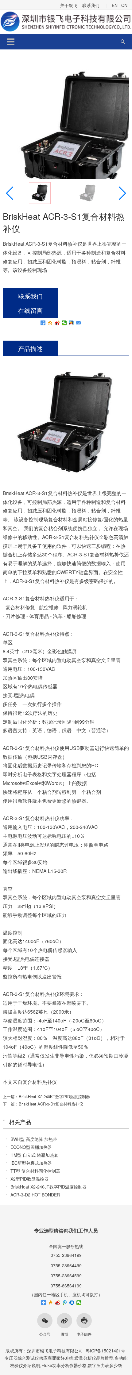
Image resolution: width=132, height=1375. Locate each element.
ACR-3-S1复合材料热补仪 (70, 537)
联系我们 (90, 5)
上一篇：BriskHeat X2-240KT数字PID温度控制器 (46, 1096)
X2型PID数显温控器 (29, 1179)
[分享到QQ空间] (50, 322)
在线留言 (30, 310)
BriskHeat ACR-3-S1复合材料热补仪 (42, 493)
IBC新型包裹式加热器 (31, 1163)
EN (115, 5)
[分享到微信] (64, 322)
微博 (64, 1334)
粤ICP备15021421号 (105, 1351)
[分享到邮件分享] (78, 322)
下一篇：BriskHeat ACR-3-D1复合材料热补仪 (43, 1104)
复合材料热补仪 (39, 1081)
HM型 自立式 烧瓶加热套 (34, 1155)
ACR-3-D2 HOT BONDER (35, 1195)
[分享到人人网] (72, 1302)
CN (124, 5)
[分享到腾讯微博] (65, 1302)
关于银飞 (68, 5)
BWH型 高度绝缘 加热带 (33, 1139)
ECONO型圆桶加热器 (31, 1147)
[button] (122, 193)
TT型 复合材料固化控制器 (35, 1171)
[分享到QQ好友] (71, 322)
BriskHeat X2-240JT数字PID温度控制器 (48, 1187)
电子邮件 (84, 1334)
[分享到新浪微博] (57, 322)
